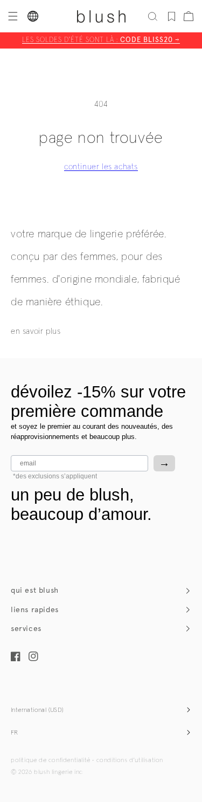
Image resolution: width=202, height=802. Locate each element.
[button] (12, 16)
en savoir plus (35, 331)
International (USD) (37, 710)
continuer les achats (101, 167)
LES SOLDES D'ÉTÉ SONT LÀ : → (101, 40)
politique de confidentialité (50, 760)
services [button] (26, 628)
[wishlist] (171, 16)
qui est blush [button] (35, 590)
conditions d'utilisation (129, 760)
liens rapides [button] (35, 609)
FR (14, 733)
